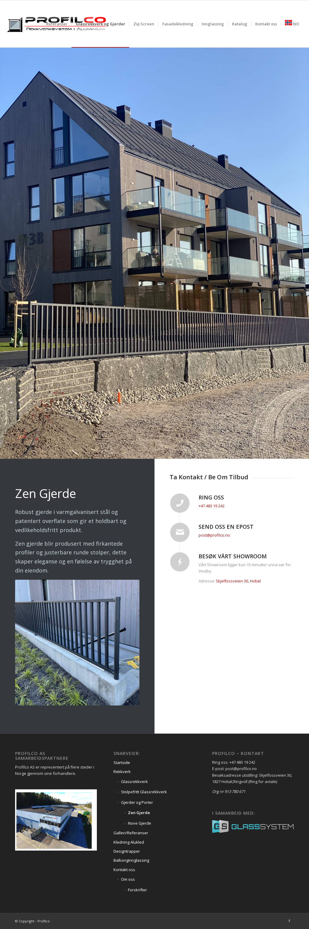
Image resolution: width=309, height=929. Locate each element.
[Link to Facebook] (289, 920)
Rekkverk (122, 771)
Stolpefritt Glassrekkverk (144, 791)
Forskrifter (137, 890)
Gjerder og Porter (137, 802)
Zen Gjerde (139, 812)
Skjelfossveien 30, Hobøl (238, 581)
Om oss (128, 879)
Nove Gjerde (139, 823)
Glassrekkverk (134, 781)
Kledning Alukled (128, 842)
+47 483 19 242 (212, 506)
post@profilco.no (214, 535)
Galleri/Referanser (130, 832)
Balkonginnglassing (131, 860)
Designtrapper (126, 851)
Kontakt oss (124, 869)
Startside (121, 762)
